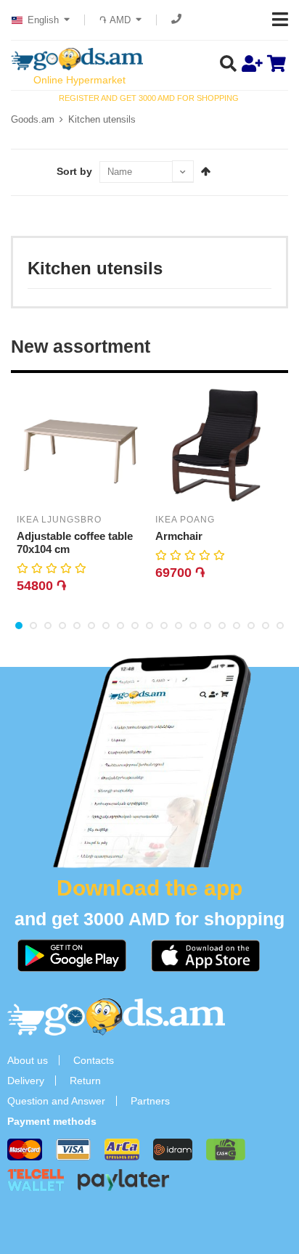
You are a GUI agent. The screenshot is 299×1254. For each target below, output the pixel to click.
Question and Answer (56, 1101)
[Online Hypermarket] (77, 59)
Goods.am (32, 119)
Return (85, 1080)
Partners (150, 1101)
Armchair (178, 536)
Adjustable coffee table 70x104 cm (75, 542)
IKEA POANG (185, 520)
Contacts (93, 1060)
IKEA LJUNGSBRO (59, 520)
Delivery (25, 1080)
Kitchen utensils (102, 119)
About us (27, 1060)
